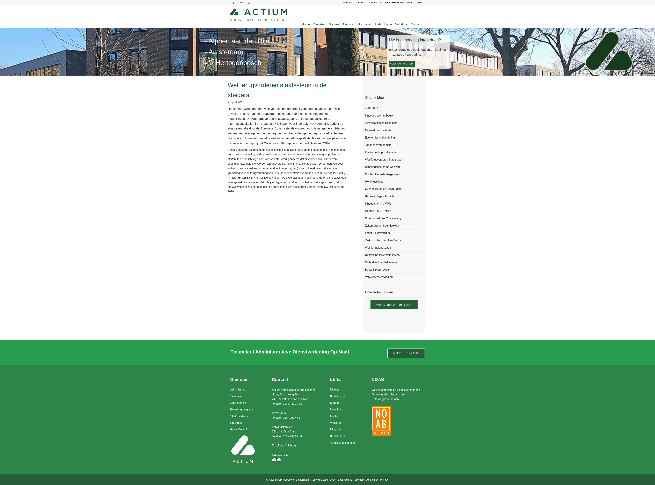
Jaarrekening (238, 402)
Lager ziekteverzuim (377, 232)
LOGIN (419, 2)
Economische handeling (380, 137)
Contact (416, 24)
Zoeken (359, 2)
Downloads (337, 409)
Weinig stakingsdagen (378, 247)
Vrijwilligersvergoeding (379, 277)
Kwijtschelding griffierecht (381, 152)
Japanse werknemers (378, 144)
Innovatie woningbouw (379, 115)
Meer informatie (406, 353)
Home (306, 24)
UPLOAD (347, 2)
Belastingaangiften (241, 409)
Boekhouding (345, 479)
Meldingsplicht (374, 181)
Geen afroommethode (378, 130)
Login (388, 24)
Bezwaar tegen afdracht (380, 196)
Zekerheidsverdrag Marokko (382, 225)
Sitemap (359, 479)
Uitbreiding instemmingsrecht (382, 255)
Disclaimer (372, 479)
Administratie (238, 389)
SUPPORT (372, 2)
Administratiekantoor (342, 442)
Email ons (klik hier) (284, 445)
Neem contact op (401, 64)
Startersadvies (239, 416)
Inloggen (335, 429)
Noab (377, 24)
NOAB (409, 2)
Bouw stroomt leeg (377, 269)
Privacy (384, 479)
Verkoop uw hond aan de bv (383, 240)
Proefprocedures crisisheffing (383, 218)
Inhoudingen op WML (378, 203)
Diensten (319, 24)
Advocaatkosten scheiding (381, 122)
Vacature (401, 24)
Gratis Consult (239, 429)
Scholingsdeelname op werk (383, 166)
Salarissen (236, 396)
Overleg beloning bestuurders (383, 188)
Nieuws (348, 24)
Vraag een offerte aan (394, 304)
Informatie (363, 24)
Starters (334, 24)
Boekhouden (338, 396)
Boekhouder (337, 436)
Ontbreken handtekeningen (381, 262)
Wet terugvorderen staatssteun (384, 159)
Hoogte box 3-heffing (378, 210)
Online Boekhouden (391, 2)
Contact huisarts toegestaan (382, 174)
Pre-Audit (236, 422)
